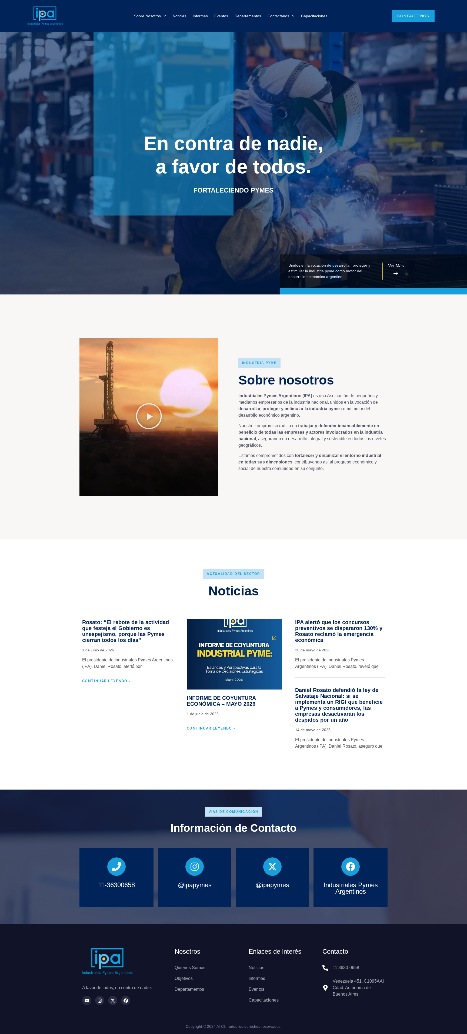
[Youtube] (86, 1000)
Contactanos (278, 16)
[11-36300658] (116, 866)
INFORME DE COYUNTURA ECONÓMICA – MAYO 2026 (221, 701)
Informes (200, 16)
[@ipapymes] (194, 866)
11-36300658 (116, 885)
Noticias (179, 16)
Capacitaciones (314, 16)
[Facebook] (125, 1000)
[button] (148, 417)
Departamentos (248, 16)
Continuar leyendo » (106, 681)
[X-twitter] (112, 1000)
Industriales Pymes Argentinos (350, 888)
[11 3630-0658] (325, 968)
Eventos (221, 16)
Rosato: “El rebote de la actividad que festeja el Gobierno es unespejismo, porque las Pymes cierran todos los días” (125, 631)
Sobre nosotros (147, 16)
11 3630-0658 (346, 967)
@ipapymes (195, 885)
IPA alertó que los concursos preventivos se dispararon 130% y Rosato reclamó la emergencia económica (338, 631)
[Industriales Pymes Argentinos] (350, 866)
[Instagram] (99, 1000)
